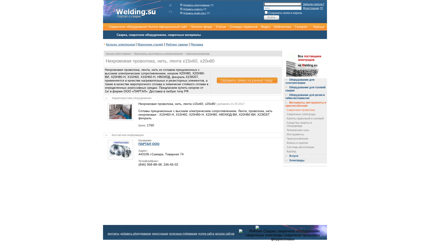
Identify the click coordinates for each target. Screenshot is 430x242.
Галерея (301, 26)
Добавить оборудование (196, 5)
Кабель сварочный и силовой (305, 118)
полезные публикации (183, 233)
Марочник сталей (150, 44)
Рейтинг (319, 27)
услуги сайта (206, 233)
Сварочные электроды (301, 114)
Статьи (221, 26)
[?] (212, 5)
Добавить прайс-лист (194, 13)
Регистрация (311, 8)
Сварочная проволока (198, 53)
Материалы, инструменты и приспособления (158, 53)
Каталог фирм (201, 26)
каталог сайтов (224, 233)
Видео (265, 26)
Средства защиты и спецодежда (299, 124)
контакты (113, 233)
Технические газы (298, 130)
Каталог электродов (120, 44)
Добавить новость (193, 9)
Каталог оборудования (118, 53)
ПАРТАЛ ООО (148, 144)
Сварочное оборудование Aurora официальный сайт (148, 26)
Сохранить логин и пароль (285, 13)
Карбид (291, 151)
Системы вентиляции (300, 147)
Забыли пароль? (313, 4)
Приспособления (297, 138)
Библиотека (282, 26)
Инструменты (295, 134)
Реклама (197, 44)
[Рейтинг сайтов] (283, 227)
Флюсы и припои (297, 143)
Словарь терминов (243, 26)
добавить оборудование (135, 233)
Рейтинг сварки (177, 44)
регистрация (160, 233)
